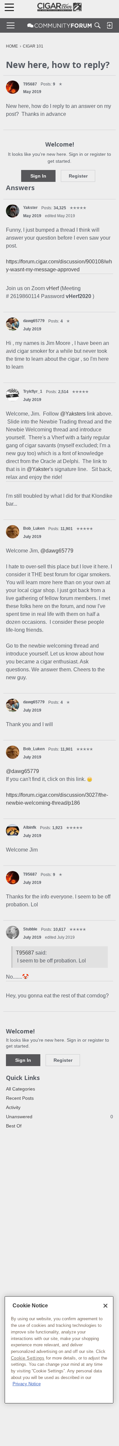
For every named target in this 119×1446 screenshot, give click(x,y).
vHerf (53, 288)
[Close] (105, 1305)
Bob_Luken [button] (34, 528)
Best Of (13, 1125)
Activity (13, 1107)
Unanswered (59, 1116)
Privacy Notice (27, 1383)
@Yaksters (73, 414)
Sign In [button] (38, 176)
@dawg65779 (56, 551)
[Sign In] (109, 25)
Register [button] (78, 176)
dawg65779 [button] (34, 321)
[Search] (97, 25)
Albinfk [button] (29, 827)
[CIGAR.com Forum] (59, 25)
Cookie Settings (28, 1358)
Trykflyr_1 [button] (32, 391)
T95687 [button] (30, 84)
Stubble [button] (30, 929)
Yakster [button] (30, 207)
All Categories (20, 1089)
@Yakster (38, 469)
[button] (12, 87)
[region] (59, 1350)
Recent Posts (20, 1098)
